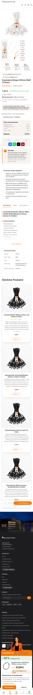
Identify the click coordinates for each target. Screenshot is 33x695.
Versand (4, 101)
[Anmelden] (25, 5)
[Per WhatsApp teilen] (14, 144)
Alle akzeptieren (9, 687)
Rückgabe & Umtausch (7, 561)
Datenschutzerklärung (8, 683)
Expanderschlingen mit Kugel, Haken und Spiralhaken (14, 617)
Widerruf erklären (8, 587)
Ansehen (15, 339)
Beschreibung (7, 205)
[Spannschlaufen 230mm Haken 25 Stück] (16, 426)
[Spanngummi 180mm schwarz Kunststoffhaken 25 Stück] (16, 481)
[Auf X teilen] (18, 144)
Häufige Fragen (5, 564)
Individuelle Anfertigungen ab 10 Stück (10, 638)
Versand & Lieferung (6, 559)
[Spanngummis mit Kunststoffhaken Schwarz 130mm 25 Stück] (16, 371)
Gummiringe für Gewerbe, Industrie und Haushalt (12, 623)
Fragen (26, 140)
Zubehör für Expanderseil (7, 635)
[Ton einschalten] (29, 653)
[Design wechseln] (31, 5)
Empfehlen (9, 140)
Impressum (4, 582)
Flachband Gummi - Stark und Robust (10, 632)
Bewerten (18, 140)
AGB (3, 577)
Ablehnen (23, 687)
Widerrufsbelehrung (6, 584)
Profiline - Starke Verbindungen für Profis (11, 620)
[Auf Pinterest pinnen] (23, 144)
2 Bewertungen (17, 86)
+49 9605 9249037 (6, 546)
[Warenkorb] (28, 5)
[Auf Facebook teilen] (10, 144)
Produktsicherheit (6, 566)
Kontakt (4, 556)
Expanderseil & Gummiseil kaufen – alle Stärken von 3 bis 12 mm (16, 630)
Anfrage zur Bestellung (9, 569)
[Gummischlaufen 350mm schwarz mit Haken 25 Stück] (16, 313)
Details (15, 205)
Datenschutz (5, 579)
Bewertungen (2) (24, 205)
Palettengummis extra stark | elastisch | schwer (12, 615)
